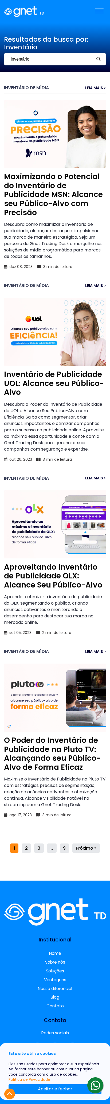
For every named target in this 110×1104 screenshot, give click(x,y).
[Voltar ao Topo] (9, 1094)
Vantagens (55, 980)
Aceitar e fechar (55, 1089)
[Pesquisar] (98, 59)
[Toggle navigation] (99, 11)
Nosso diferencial (55, 988)
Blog (55, 997)
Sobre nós (55, 962)
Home (55, 953)
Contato (55, 1006)
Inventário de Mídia (26, 88)
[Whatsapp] (95, 1085)
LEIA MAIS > (95, 88)
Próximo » (86, 848)
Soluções (55, 971)
